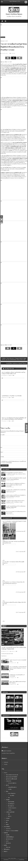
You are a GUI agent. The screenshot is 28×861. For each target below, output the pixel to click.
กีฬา (3, 644)
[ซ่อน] (0, 224)
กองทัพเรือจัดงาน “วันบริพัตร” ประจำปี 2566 (11, 395)
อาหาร (7, 841)
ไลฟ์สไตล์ (6, 832)
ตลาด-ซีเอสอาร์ (11, 803)
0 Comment (13, 53)
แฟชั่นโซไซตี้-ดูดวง (10, 836)
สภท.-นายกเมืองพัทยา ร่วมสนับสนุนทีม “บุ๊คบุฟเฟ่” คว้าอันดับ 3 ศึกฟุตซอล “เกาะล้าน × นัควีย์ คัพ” (17, 668)
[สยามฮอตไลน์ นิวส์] (6, 750)
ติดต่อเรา (5, 851)
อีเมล (2, 452)
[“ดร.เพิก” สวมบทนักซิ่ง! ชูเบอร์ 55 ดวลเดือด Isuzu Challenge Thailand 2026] (12, 637)
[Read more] (26, 2)
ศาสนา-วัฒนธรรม (11, 793)
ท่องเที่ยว (7, 834)
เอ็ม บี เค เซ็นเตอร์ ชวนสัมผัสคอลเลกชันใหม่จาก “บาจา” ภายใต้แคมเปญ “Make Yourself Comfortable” (15, 485)
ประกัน (7, 820)
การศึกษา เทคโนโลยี (10, 812)
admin (12, 375)
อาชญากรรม (8, 780)
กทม (9, 797)
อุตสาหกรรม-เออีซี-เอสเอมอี (11, 778)
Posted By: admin (4, 53)
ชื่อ (1, 447)
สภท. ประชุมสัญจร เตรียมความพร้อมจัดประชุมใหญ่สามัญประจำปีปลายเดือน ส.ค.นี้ (13, 373)
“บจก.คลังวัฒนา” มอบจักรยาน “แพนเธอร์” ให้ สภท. (16, 363)
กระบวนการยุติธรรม (12, 783)
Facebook (6, 762)
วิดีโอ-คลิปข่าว (7, 849)
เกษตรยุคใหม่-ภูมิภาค (12, 787)
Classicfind (8, 828)
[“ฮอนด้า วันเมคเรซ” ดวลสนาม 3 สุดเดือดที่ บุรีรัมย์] (5, 660)
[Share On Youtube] (1, 222)
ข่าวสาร (5, 772)
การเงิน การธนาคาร (12, 807)
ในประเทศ (3, 37)
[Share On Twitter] (1, 219)
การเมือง (9, 789)
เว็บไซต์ (2, 456)
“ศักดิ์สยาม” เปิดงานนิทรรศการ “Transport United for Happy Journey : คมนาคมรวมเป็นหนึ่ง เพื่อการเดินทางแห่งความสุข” (14, 359)
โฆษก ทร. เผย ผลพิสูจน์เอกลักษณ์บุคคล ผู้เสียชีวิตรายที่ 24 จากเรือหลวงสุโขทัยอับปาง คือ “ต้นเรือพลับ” (14, 418)
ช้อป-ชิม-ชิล (8, 843)
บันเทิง (7, 824)
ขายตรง (9, 810)
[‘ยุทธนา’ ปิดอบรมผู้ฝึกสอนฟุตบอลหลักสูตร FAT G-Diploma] (5, 682)
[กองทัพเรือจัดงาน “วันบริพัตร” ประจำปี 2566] (13, 385)
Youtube (5, 764)
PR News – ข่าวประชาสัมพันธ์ (12, 830)
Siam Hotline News (14, 14)
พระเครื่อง (12, 795)
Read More (3, 655)
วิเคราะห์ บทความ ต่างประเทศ (12, 774)
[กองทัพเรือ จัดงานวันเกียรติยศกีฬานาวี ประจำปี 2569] (5, 675)
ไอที (9, 814)
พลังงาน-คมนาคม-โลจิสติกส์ (11, 776)
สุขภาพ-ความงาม (9, 839)
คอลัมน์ (5, 845)
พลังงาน (9, 816)
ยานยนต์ (7, 818)
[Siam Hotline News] (2, 21)
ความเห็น (3, 434)
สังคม (7, 791)
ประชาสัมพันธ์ (7, 826)
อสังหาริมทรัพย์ (11, 801)
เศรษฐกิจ (8, 799)
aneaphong (13, 651)
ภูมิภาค (7, 785)
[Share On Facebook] (1, 216)
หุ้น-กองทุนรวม (11, 805)
